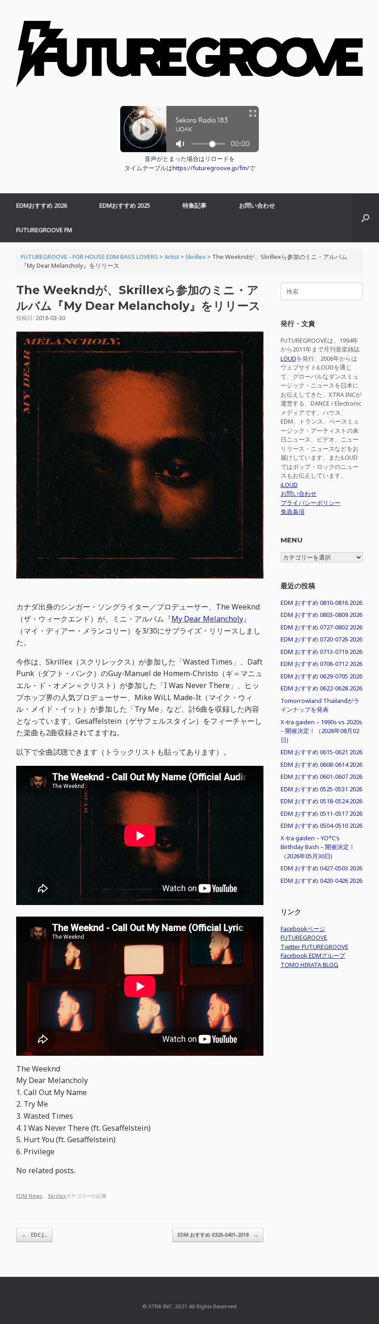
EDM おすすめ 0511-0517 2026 (321, 813)
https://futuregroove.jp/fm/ (210, 168)
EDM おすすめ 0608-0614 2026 (321, 764)
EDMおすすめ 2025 (124, 205)
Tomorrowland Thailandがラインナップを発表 (320, 705)
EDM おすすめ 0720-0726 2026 (321, 639)
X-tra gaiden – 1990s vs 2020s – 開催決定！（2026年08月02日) (321, 731)
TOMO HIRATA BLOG (309, 965)
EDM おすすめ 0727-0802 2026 (321, 627)
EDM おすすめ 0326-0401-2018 (217, 1234)
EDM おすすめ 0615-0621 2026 (321, 752)
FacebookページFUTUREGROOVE (304, 933)
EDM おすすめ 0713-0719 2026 (321, 651)
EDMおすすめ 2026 (41, 205)
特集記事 (195, 205)
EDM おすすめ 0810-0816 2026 (321, 602)
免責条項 (293, 511)
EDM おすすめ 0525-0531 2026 (321, 789)
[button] (365, 217)
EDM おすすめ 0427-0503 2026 (321, 868)
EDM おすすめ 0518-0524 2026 (321, 801)
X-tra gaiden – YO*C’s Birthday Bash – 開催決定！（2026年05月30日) (318, 847)
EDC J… (34, 1234)
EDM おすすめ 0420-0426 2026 (321, 880)
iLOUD (289, 484)
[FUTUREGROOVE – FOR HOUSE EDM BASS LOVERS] (189, 57)
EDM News (29, 1195)
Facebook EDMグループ (313, 955)
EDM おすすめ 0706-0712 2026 (321, 663)
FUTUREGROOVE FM (44, 230)
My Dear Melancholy (207, 619)
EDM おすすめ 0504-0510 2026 (321, 825)
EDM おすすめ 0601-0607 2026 (321, 776)
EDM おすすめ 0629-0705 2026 (321, 676)
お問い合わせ (257, 205)
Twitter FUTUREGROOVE (314, 946)
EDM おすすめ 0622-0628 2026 (321, 688)
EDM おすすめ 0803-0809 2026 (321, 614)
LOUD (288, 358)
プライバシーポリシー (311, 503)
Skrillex (57, 1195)
